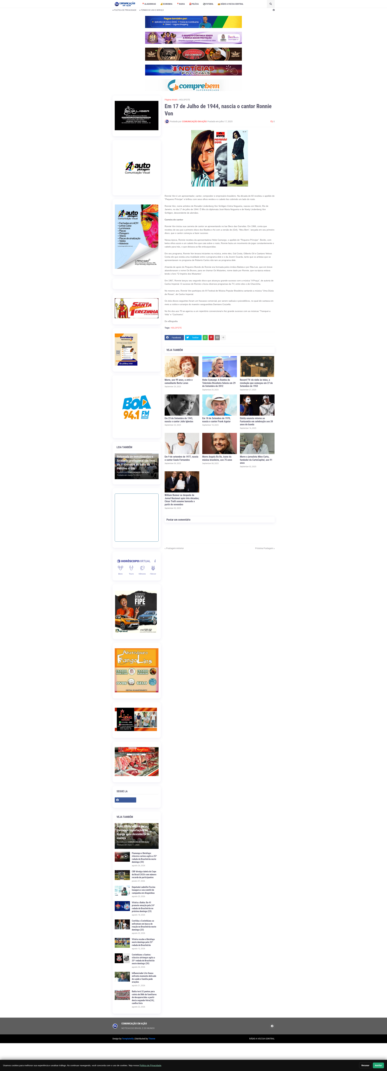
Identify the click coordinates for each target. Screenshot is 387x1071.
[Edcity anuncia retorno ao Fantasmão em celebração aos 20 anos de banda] (257, 405)
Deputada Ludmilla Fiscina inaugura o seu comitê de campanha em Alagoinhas (143, 890)
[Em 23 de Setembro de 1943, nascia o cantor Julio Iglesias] (182, 405)
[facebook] (274, 10)
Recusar (365, 1065)
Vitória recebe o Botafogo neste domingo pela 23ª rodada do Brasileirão (143, 942)
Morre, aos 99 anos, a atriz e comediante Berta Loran (179, 381)
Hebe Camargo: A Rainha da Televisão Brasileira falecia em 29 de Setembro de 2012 (219, 383)
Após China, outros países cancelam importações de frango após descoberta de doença (133, 832)
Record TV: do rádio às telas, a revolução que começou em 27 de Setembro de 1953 (256, 383)
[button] (271, 4)
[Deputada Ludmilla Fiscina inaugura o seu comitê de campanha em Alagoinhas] (122, 891)
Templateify (128, 1038)
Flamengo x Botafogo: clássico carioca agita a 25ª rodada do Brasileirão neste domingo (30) (144, 857)
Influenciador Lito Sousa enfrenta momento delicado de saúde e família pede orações (144, 977)
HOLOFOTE (184, 100)
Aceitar (378, 1065)
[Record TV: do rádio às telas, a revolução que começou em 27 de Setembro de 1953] (257, 366)
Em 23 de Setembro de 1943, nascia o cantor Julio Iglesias (179, 420)
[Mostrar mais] (223, 337)
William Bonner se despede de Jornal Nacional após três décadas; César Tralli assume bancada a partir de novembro (182, 500)
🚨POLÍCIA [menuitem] (194, 4)
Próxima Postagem (264, 548)
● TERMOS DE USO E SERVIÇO (151, 10)
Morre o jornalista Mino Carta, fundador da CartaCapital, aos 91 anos (256, 459)
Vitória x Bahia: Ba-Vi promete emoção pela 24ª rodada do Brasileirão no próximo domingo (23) (143, 907)
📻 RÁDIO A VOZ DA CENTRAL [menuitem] (230, 4)
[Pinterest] (211, 337)
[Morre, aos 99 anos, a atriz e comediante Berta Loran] (182, 366)
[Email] (217, 337)
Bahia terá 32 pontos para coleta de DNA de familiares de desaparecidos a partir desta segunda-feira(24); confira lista (144, 997)
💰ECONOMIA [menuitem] (166, 4)
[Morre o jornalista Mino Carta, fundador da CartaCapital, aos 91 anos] (257, 443)
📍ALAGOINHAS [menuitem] (149, 4)
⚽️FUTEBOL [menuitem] (208, 4)
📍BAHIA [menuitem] (181, 4)
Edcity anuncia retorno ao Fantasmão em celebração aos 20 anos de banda (256, 421)
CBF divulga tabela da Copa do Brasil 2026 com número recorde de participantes (144, 874)
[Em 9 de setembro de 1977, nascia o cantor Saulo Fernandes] (182, 443)
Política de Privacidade (150, 1065)
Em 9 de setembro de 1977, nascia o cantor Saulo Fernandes (181, 458)
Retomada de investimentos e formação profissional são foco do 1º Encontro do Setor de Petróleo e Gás (136, 462)
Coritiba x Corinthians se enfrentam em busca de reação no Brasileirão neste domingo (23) (144, 925)
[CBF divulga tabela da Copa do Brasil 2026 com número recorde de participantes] (122, 875)
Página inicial (171, 100)
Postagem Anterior (175, 548)
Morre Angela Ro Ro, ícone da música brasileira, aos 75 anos (217, 458)
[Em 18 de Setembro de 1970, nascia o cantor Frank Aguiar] (219, 405)
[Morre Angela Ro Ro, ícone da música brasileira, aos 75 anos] (219, 443)
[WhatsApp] (205, 337)
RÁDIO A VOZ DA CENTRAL (262, 1038)
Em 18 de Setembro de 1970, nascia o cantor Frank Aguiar (216, 420)
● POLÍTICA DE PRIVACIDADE (124, 10)
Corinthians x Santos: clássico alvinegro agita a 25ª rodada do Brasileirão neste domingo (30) (143, 959)
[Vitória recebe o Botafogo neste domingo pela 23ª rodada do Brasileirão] (122, 943)
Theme (151, 1038)
